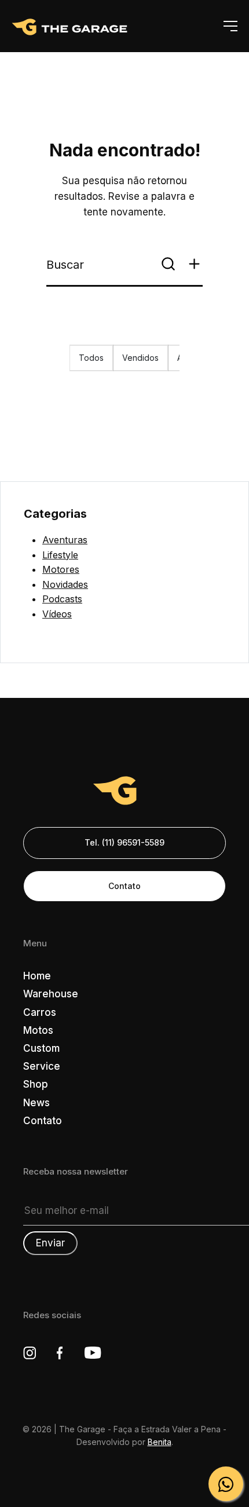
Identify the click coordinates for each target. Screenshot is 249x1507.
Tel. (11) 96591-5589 (124, 842)
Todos (91, 358)
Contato (124, 886)
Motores (60, 569)
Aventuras (64, 540)
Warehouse (50, 994)
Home (37, 976)
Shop (35, 1084)
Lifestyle (60, 555)
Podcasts (62, 599)
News (36, 1103)
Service (41, 1066)
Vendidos (140, 358)
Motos (38, 1030)
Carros (39, 1012)
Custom (41, 1048)
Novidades (65, 584)
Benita (159, 1442)
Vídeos (57, 614)
